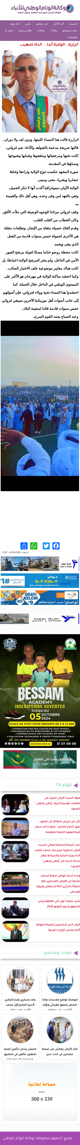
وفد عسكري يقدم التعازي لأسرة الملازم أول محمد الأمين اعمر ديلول (20, 1005)
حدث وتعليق (42, 23)
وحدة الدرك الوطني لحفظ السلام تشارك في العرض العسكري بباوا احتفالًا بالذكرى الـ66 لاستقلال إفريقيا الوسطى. (58, 884)
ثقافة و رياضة (25, 30)
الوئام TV (64, 785)
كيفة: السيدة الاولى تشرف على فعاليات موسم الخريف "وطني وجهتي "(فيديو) (57, 803)
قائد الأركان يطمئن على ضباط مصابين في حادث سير (60, 1052)
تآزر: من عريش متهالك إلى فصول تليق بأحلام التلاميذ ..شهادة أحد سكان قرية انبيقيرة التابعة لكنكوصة (57, 827)
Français (72, 37)
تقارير (28, 23)
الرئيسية (73, 23)
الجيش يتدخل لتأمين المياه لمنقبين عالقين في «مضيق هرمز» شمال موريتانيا (20, 1054)
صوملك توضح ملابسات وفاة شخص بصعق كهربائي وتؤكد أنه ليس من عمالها (60, 1005)
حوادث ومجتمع (69, 30)
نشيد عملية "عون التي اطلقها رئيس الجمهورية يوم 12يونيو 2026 (59, 904)
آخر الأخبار (59, 23)
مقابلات (41, 30)
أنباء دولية (15, 23)
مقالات (53, 30)
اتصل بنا (9, 30)
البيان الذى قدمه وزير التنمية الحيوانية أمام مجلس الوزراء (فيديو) (58, 928)
